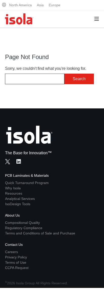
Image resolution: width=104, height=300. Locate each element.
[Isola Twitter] (7, 161)
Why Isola (13, 188)
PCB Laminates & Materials (27, 175)
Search (79, 79)
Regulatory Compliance (23, 228)
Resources (13, 193)
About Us (12, 215)
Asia (40, 5)
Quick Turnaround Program (27, 183)
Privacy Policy (16, 257)
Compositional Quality (22, 223)
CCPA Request (17, 268)
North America (20, 5)
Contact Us (14, 245)
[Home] (19, 18)
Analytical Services (20, 199)
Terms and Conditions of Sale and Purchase (40, 233)
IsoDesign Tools (17, 204)
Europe (54, 5)
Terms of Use (15, 262)
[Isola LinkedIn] (20, 162)
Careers (11, 252)
